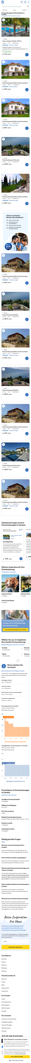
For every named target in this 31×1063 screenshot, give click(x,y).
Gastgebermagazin (7, 1022)
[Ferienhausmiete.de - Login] (25, 2)
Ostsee (4, 962)
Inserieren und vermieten (9, 1019)
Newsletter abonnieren (15, 947)
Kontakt (4, 1011)
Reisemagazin (6, 1005)
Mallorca (4, 965)
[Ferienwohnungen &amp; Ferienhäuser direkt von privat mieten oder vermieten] (2, 2)
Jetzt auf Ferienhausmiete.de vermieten (15, 629)
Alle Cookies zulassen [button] (17, 1056)
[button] (29, 2)
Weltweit (4, 968)
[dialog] (17, 1050)
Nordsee (4, 959)
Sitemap (4, 971)
